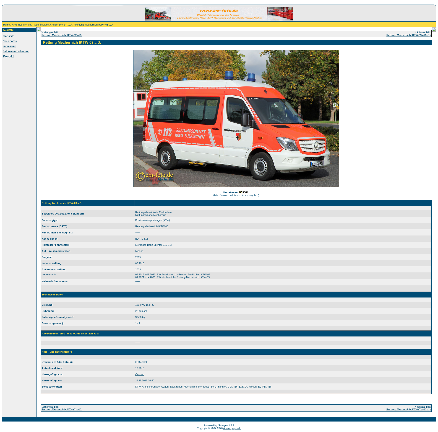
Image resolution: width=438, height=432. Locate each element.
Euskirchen (176, 386)
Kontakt (8, 56)
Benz (213, 386)
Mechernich (190, 386)
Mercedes (203, 386)
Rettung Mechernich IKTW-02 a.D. (62, 35)
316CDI (243, 386)
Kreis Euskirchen (21, 24)
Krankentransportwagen (155, 386)
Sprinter (222, 386)
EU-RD (262, 386)
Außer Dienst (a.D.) (62, 24)
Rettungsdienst (41, 24)
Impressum (9, 46)
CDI (230, 386)
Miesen (253, 386)
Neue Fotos (10, 41)
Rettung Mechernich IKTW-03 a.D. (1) (408, 35)
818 (269, 386)
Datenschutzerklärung (16, 51)
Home (6, 24)
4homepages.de (232, 428)
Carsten (139, 374)
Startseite (8, 36)
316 (235, 386)
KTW (138, 386)
